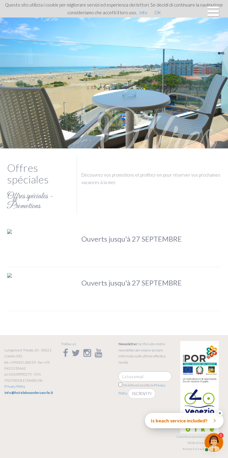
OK (157, 12)
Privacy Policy (14, 386)
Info (143, 12)
